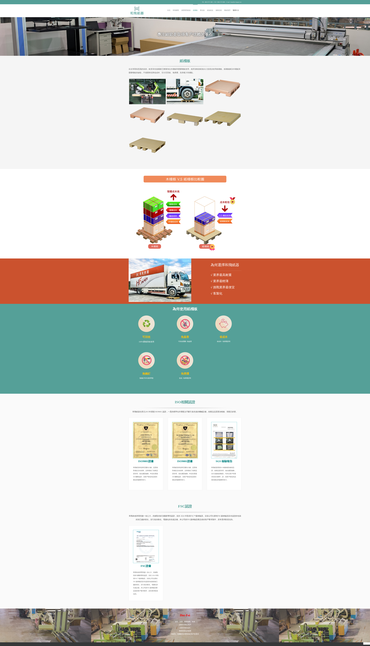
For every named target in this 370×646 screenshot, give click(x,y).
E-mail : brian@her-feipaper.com (234, 2)
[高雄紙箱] (224, 422)
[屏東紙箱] (146, 422)
